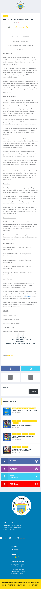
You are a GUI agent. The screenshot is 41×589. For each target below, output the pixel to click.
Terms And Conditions (33, 582)
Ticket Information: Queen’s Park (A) (24, 437)
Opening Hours (17, 562)
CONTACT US (8, 522)
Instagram (22, 538)
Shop (25, 585)
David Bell (10, 355)
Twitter (14, 538)
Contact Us (34, 585)
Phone (14, 546)
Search (5, 387)
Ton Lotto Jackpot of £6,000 (24, 411)
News (19, 585)
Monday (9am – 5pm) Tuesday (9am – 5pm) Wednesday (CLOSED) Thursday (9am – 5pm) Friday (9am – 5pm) (18, 569)
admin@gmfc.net (16, 557)
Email (13, 554)
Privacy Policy (21, 582)
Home (3, 585)
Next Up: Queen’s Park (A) (22, 425)
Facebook (5, 538)
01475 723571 (15, 549)
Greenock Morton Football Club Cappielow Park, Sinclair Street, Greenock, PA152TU (12, 527)
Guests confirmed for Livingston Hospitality (21, 449)
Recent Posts (9, 401)
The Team (12, 585)
